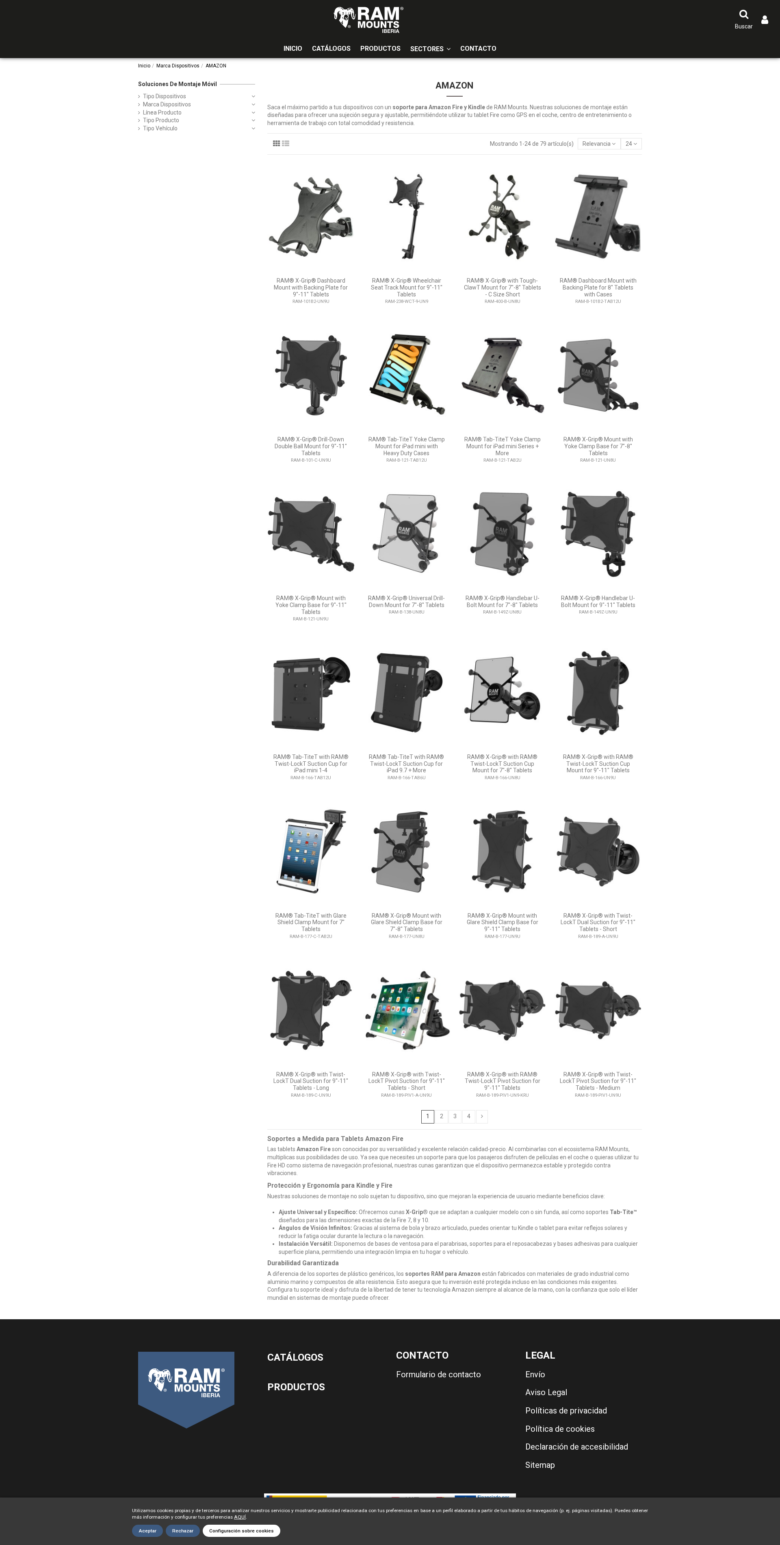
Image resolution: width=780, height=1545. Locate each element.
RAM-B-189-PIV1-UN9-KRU (502, 1095)
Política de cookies (560, 1429)
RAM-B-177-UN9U (502, 936)
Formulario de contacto (438, 1374)
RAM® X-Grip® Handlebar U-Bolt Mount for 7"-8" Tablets (503, 601)
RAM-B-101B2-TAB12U (598, 301)
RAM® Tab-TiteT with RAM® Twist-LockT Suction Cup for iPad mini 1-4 (311, 764)
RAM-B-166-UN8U (502, 777)
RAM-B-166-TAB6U (407, 777)
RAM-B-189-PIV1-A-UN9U (406, 1095)
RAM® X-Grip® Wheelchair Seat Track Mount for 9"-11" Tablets (406, 287)
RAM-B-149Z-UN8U (502, 612)
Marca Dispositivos (167, 104)
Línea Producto (162, 112)
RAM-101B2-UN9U (310, 301)
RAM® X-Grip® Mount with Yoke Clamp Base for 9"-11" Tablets (311, 605)
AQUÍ (240, 1517)
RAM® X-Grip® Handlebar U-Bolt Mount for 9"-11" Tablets (598, 601)
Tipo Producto (161, 120)
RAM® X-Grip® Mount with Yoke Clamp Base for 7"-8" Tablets (598, 446)
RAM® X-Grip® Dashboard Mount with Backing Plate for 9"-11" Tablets (311, 287)
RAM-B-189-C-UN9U (311, 1095)
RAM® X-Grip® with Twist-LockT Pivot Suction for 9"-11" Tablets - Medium (598, 1081)
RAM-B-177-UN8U (407, 936)
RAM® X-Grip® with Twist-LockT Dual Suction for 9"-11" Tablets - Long (310, 1081)
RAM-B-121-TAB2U (502, 460)
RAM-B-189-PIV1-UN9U (598, 1095)
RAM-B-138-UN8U (407, 612)
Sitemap (540, 1465)
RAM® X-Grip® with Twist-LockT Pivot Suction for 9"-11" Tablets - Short (406, 1081)
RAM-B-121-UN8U (598, 460)
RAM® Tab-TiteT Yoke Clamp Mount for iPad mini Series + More (502, 446)
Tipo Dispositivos (164, 96)
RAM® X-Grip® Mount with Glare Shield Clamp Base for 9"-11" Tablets (502, 922)
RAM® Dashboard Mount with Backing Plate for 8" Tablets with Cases (598, 287)
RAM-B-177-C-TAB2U (311, 936)
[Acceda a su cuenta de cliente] (764, 20)
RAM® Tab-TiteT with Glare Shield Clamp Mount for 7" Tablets (311, 922)
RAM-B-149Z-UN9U (598, 612)
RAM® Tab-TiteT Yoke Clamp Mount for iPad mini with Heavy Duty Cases (406, 446)
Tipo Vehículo (160, 128)
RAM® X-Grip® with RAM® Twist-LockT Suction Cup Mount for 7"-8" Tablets (502, 764)
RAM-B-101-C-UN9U (311, 460)
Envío (535, 1374)
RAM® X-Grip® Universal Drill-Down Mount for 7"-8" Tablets (406, 601)
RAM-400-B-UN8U (502, 301)
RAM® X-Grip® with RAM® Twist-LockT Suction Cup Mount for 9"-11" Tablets (598, 764)
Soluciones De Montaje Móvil (177, 84)
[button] (430, 49)
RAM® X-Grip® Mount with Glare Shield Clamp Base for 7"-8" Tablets (406, 922)
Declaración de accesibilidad (576, 1447)
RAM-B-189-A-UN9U (598, 936)
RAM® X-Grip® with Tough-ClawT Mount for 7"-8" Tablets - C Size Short (502, 287)
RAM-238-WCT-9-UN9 (406, 301)
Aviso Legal (546, 1392)
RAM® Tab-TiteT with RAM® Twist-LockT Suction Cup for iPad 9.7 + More (406, 764)
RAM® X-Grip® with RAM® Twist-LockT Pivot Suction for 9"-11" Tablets (502, 1081)
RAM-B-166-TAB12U (310, 777)
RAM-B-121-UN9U (311, 619)
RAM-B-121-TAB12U (406, 460)
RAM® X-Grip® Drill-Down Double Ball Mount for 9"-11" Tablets (311, 446)
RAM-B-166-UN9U (598, 777)
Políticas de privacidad (566, 1410)
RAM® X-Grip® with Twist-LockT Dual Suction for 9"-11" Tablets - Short (598, 922)
